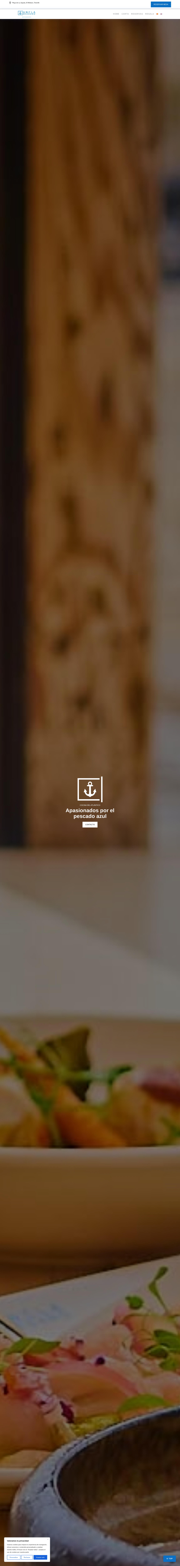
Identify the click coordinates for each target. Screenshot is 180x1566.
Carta (125, 14)
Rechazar (27, 1557)
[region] (27, 1549)
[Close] (48, 1539)
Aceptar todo (40, 1557)
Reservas (137, 14)
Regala (149, 14)
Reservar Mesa (161, 4)
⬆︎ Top (169, 1559)
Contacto (90, 825)
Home (116, 14)
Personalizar (14, 1557)
